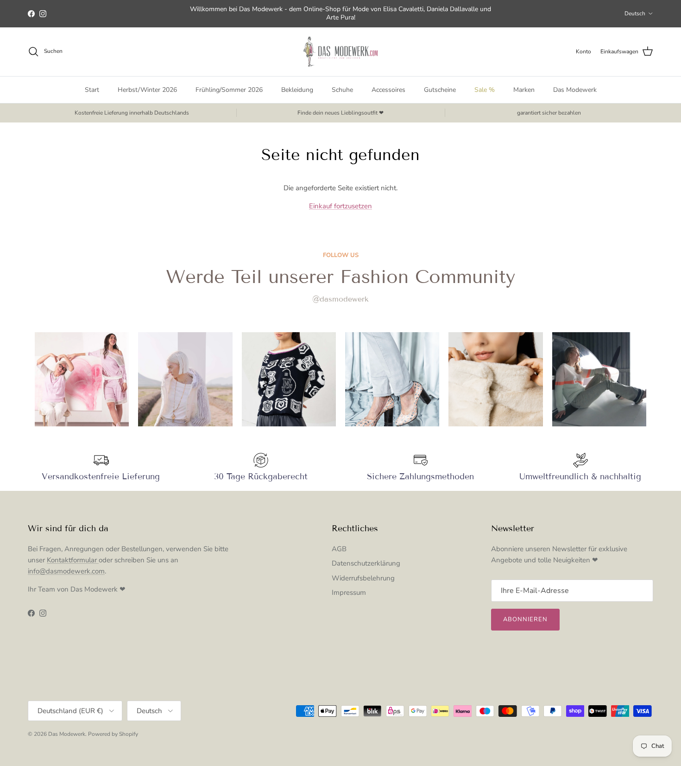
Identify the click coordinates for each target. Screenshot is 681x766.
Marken (524, 89)
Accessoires (388, 89)
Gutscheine (440, 89)
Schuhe (342, 89)
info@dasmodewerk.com (66, 571)
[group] (82, 379)
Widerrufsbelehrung (363, 578)
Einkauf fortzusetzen (340, 206)
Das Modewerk (575, 89)
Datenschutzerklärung (366, 563)
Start (92, 89)
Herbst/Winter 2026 (147, 89)
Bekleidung (297, 89)
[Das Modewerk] (340, 52)
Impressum (349, 592)
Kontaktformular (73, 560)
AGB (339, 549)
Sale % (484, 89)
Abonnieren (525, 619)
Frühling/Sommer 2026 (229, 89)
